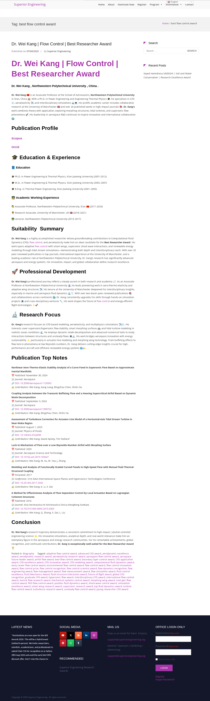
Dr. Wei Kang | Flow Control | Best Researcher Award (61, 43)
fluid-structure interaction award (69, 574)
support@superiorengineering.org (126, 639)
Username (167, 633)
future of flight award (100, 574)
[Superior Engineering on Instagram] (94, 635)
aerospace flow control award (102, 556)
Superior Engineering (30, 4)
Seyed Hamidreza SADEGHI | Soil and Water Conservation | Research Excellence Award (168, 75)
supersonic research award (78, 586)
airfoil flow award (44, 559)
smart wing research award (47, 586)
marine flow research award (35, 580)
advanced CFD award (89, 553)
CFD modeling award (81, 562)
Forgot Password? (165, 679)
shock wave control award (103, 583)
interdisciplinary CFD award (90, 577)
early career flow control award (28, 565)
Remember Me (166, 659)
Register (142, 4)
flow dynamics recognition (112, 568)
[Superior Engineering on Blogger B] (78, 635)
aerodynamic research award (36, 556)
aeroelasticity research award (69, 556)
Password (167, 646)
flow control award (95, 565)
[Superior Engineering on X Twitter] (70, 635)
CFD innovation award (57, 562)
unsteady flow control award (79, 589)
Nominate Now (126, 4)
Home (101, 4)
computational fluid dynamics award (114, 562)
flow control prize (29, 568)
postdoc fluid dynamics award (70, 583)
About (111, 4)
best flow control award (68, 559)
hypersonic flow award (61, 577)
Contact (189, 4)
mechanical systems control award (71, 580)
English (174, 2)
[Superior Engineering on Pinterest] (63, 643)
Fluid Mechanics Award (37, 574)
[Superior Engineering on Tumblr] (78, 643)
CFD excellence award (31, 562)
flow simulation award (103, 571)
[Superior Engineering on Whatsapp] (70, 643)
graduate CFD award (36, 577)
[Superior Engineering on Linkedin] (86, 635)
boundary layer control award (98, 559)
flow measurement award (76, 571)
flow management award (47, 571)
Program (154, 4)
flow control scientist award (82, 568)
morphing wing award (103, 580)
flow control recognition (53, 568)
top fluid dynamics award (108, 586)
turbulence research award (48, 589)
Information (172, 4)
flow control (36, 242)
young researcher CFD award (112, 589)
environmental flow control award (65, 565)
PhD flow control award (40, 583)
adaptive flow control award (61, 553)
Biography (28, 553)
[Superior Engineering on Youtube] (63, 635)
